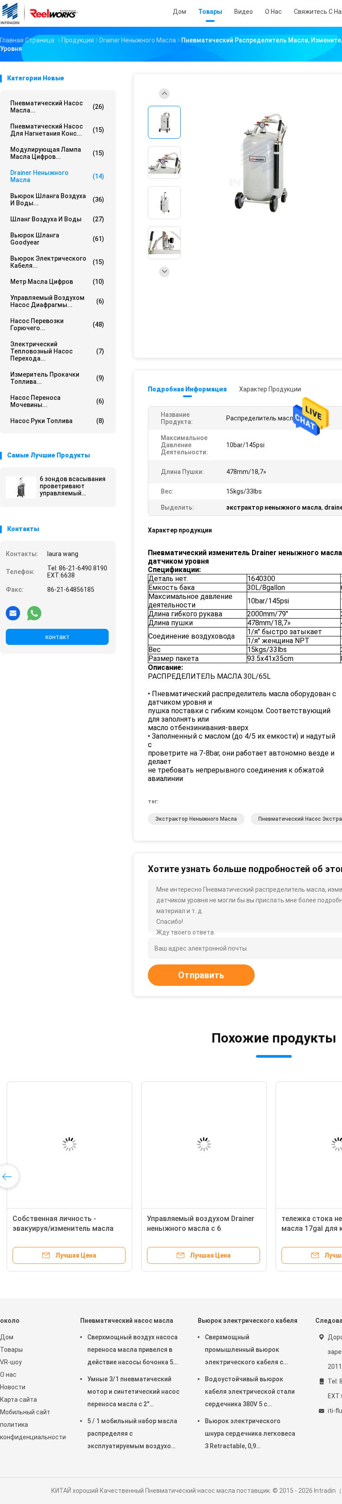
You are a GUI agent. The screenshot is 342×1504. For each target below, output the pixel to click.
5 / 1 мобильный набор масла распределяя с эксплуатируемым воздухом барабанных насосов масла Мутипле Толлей (132, 1434)
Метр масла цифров (57, 281)
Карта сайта (18, 1399)
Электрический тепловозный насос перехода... (57, 351)
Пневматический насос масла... (57, 107)
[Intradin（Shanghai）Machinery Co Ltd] (39, 13)
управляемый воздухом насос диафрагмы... (57, 301)
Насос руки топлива (57, 420)
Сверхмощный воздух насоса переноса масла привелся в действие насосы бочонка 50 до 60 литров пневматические (132, 1351)
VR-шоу (11, 1362)
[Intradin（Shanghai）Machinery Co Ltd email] (13, 613)
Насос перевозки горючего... (57, 324)
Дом (6, 1337)
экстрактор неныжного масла (196, 819)
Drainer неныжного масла (57, 176)
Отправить (201, 975)
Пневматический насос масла (126, 1320)
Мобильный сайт (25, 1412)
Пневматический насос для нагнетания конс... (57, 130)
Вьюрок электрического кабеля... (57, 262)
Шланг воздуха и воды (57, 219)
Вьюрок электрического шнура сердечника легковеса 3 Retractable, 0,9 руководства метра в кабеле (250, 1434)
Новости (12, 1387)
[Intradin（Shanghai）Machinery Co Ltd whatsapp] (34, 613)
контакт (57, 636)
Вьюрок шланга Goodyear (57, 239)
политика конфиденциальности (31, 1431)
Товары (11, 1349)
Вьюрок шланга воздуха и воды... (57, 199)
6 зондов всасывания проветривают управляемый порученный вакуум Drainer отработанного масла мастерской (74, 486)
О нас (8, 1374)
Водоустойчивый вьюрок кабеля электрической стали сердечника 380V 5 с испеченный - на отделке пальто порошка (250, 1392)
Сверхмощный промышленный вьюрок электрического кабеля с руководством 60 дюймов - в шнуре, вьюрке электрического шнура (250, 1351)
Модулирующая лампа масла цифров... (57, 153)
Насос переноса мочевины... (57, 401)
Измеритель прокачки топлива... (57, 378)
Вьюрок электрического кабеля (247, 1320)
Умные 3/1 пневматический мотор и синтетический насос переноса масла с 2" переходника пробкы (133, 1392)
